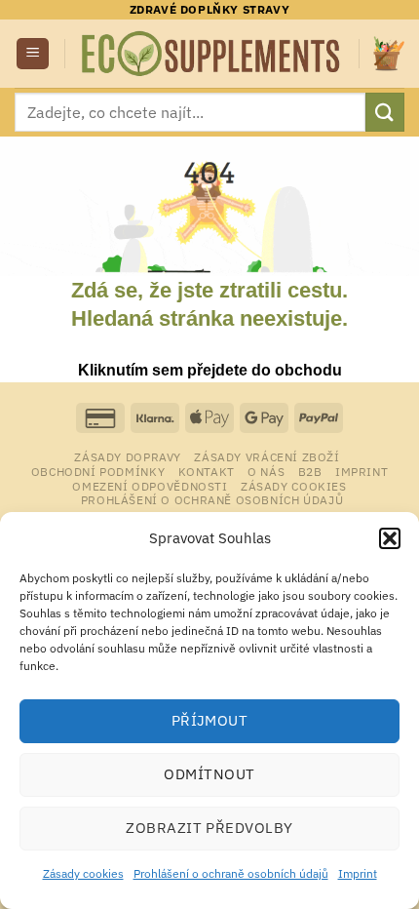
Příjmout (209, 720)
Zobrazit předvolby (209, 827)
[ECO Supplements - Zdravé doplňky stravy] (212, 53)
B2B (310, 471)
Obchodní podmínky (98, 471)
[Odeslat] (384, 112)
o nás (266, 471)
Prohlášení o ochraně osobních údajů (230, 873)
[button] (390, 538)
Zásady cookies (83, 873)
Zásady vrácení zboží (266, 456)
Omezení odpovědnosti (149, 486)
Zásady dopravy (127, 456)
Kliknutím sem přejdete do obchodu (210, 370)
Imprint (357, 873)
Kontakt (206, 471)
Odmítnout (209, 774)
